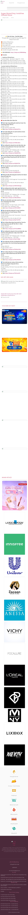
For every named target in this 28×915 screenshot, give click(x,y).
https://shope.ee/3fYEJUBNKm (13, 228)
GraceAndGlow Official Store (6, 889)
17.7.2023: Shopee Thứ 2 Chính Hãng (8, 894)
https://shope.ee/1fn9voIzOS (12, 273)
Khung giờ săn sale (21, 2)
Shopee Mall (11, 2)
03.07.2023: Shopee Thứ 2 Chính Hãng (8, 898)
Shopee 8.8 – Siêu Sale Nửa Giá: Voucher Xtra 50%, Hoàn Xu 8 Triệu (13, 879)
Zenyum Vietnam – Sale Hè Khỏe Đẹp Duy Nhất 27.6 (11, 887)
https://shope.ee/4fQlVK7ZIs (12, 163)
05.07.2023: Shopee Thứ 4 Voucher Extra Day (9, 907)
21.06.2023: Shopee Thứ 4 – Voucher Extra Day (9, 909)
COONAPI (2, 891)
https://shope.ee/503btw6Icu (12, 142)
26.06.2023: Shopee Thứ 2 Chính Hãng (8, 900)
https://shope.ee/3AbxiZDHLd (13, 197)
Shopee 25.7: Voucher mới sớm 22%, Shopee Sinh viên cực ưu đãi (13, 881)
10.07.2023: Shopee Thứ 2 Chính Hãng (8, 896)
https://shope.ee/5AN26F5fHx (13, 153)
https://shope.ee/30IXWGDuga (13, 185)
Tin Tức (12, 17)
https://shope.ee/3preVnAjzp (12, 239)
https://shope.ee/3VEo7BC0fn (13, 259)
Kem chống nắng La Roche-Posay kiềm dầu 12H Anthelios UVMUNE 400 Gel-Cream (13, 885)
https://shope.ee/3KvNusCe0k (13, 249)
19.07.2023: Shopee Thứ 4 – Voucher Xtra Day (9, 903)
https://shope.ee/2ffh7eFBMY (13, 208)
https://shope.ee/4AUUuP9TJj (12, 129)
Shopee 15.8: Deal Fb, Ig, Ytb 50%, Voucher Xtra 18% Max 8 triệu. (12, 877)
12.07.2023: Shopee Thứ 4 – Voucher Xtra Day (9, 905)
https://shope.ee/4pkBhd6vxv (13, 172)
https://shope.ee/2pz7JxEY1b (12, 220)
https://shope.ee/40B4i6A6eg (18, 52)
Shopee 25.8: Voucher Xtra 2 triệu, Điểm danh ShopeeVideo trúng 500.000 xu (13, 875)
